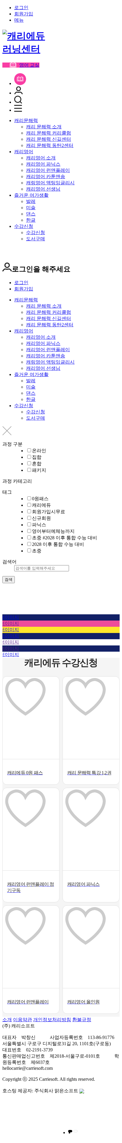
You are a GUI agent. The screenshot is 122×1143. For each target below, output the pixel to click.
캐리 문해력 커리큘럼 (48, 132)
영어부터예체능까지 (53, 531)
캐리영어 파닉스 (43, 164)
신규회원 (41, 518)
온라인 (39, 450)
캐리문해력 (26, 120)
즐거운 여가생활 (31, 195)
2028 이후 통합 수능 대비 (58, 544)
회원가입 (23, 13)
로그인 (21, 7)
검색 (8, 579)
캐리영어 (23, 151)
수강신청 (23, 226)
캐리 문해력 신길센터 (48, 139)
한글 (31, 220)
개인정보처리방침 (52, 1019)
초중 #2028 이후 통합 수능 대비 (64, 537)
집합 (36, 457)
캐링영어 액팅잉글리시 (50, 182)
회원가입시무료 (48, 511)
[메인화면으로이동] (26, 49)
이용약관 (22, 1019)
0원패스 (40, 498)
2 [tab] (75, 1131)
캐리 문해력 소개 (44, 126)
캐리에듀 (41, 505)
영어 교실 (29, 65)
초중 (36, 550)
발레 (31, 201)
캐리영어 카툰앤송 (45, 176)
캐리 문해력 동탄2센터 (49, 145)
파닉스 (39, 524)
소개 (7, 1019)
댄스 (31, 213)
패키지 (39, 470)
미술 (31, 207)
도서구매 (35, 238)
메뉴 (19, 20)
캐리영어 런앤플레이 (48, 170)
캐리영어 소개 (41, 157)
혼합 (36, 463)
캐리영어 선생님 (43, 188)
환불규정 (81, 1019)
